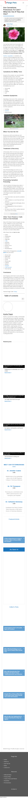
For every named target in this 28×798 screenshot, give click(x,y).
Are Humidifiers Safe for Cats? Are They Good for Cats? (13, 425)
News (5, 765)
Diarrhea (7, 110)
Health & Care (9, 26)
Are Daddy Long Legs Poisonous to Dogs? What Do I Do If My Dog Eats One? (14, 396)
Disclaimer (6, 780)
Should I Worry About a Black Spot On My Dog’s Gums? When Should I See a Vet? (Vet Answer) (13, 695)
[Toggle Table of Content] (22, 299)
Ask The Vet (7, 763)
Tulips (6, 241)
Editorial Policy (7, 774)
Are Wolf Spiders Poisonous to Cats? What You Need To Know (14, 453)
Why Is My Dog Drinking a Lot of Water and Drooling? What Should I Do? (13, 650)
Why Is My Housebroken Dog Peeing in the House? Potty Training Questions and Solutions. (13, 673)
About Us (6, 761)
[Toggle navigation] (23, 3)
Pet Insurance (7, 782)
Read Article (8, 372)
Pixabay (16, 213)
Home (5, 759)
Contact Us (7, 767)
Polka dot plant (8, 267)
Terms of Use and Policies (10, 778)
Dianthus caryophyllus (8, 56)
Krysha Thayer (10, 24)
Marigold (7, 265)
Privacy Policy (7, 776)
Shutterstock (16, 128)
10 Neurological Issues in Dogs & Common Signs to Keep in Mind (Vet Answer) (13, 540)
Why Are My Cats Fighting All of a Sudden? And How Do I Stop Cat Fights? (13, 718)
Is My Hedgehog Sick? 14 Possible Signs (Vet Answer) (13, 366)
